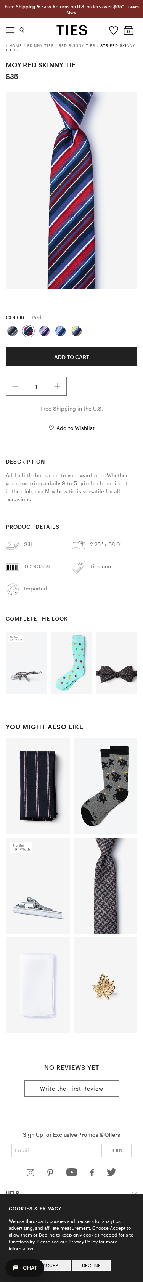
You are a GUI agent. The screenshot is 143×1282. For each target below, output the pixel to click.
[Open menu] (10, 28)
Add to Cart (71, 357)
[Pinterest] (51, 1174)
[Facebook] (92, 1174)
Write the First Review (71, 1088)
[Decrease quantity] (15, 386)
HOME (15, 45)
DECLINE (91, 1265)
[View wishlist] (113, 28)
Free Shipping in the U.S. (71, 408)
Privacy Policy (83, 1241)
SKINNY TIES (40, 45)
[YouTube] (72, 1174)
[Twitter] (111, 1174)
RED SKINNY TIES (77, 45)
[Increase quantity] (57, 386)
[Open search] (22, 28)
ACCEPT (52, 1265)
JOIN (116, 1150)
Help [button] (12, 1193)
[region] (71, 190)
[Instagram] (31, 1174)
